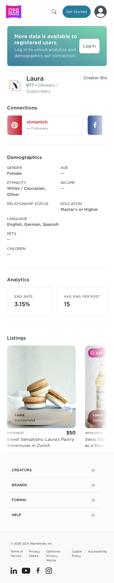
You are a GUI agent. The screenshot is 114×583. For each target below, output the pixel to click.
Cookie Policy (77, 553)
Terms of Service (17, 553)
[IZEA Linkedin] (14, 570)
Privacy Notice (34, 553)
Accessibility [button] (97, 551)
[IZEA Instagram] (49, 570)
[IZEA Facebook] (38, 570)
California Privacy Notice (53, 556)
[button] (55, 12)
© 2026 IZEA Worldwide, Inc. (32, 543)
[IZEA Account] (100, 11)
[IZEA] (13, 12)
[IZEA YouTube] (26, 570)
